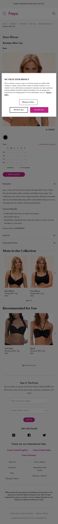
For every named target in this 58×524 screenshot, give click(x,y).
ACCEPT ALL (39, 110)
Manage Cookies (28, 102)
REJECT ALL (19, 110)
